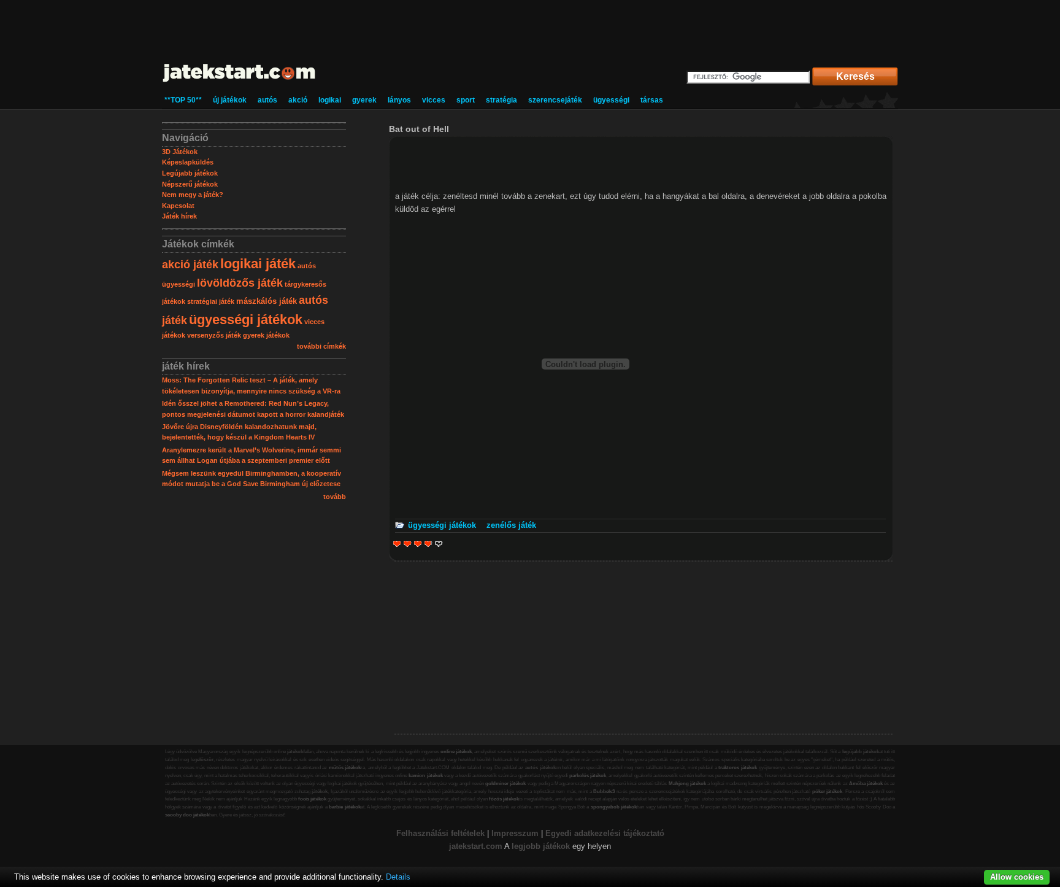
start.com (484, 846)
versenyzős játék (214, 335)
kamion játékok (425, 775)
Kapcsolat (178, 205)
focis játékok (312, 799)
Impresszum (515, 833)
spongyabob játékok (614, 807)
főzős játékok (504, 799)
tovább (334, 496)
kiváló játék (439, 543)
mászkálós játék (266, 301)
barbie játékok (344, 807)
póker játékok (827, 791)
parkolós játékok (587, 775)
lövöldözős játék (240, 283)
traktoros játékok (737, 767)
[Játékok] (239, 82)
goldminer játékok (505, 783)
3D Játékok (180, 151)
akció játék (190, 264)
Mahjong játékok (687, 783)
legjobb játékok (541, 846)
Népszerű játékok (190, 184)
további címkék (321, 346)
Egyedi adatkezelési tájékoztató (604, 833)
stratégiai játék (210, 301)
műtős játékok (345, 767)
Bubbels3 (604, 791)
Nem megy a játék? (192, 194)
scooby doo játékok (187, 815)
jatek (458, 846)
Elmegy (407, 543)
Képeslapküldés (187, 162)
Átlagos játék (418, 543)
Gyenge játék (397, 543)
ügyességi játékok (245, 319)
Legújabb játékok (190, 173)
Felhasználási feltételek (440, 833)
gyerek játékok (266, 335)
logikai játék (258, 263)
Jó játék (427, 543)
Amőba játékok (866, 783)
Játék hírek (179, 216)
